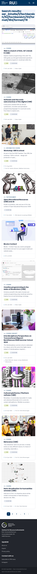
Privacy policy (6, 551)
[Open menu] (33, 3)
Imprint (4, 548)
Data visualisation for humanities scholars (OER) (18, 489)
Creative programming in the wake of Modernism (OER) (16, 288)
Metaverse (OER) (11, 442)
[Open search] (29, 3)
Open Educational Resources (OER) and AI (16, 200)
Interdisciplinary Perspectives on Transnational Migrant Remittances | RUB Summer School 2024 (18, 339)
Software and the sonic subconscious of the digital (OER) (18, 101)
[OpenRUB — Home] (9, 2)
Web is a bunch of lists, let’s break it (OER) (18, 52)
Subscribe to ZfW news (9, 559)
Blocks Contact (10, 244)
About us (4, 545)
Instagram (5, 562)
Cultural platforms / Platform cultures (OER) (16, 394)
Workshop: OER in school (14, 150)
